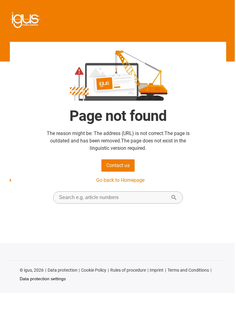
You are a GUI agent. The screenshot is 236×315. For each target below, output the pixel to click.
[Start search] (174, 197)
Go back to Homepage (120, 180)
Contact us (118, 165)
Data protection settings (43, 278)
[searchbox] (113, 197)
